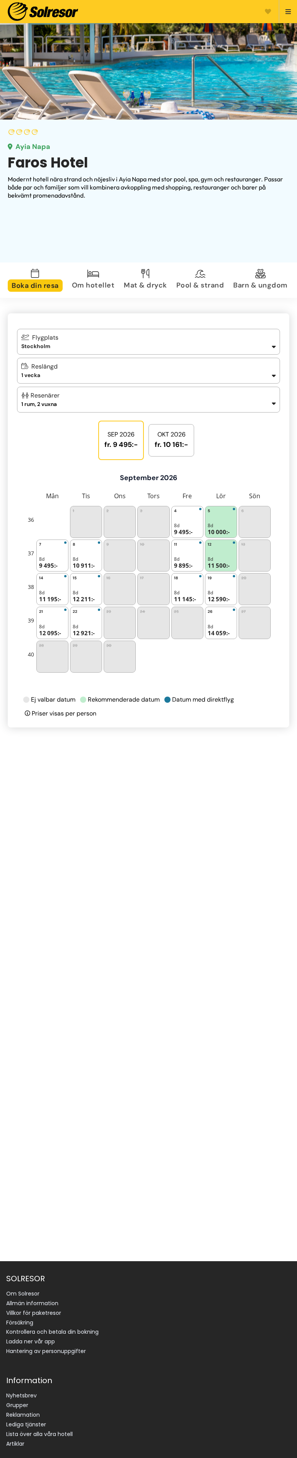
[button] (148, 400)
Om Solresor (22, 1293)
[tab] (37, 280)
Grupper (17, 1405)
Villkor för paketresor (33, 1313)
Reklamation (23, 1415)
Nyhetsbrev (21, 1395)
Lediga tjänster (26, 1424)
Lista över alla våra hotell (39, 1434)
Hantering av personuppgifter (46, 1351)
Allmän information (32, 1303)
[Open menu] (285, 11)
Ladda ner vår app (30, 1341)
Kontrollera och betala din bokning (52, 1332)
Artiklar (15, 1444)
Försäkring (19, 1322)
